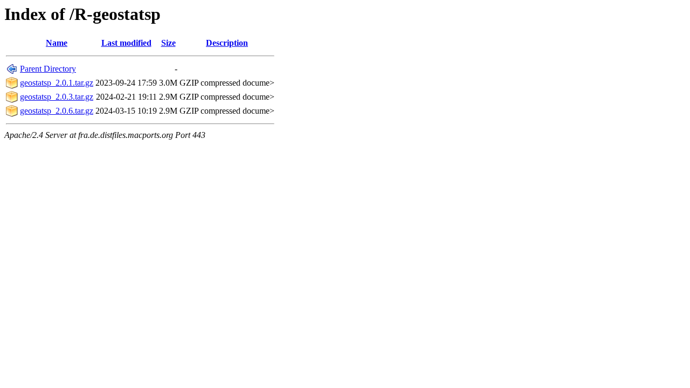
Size (168, 42)
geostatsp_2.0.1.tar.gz (56, 82)
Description (227, 42)
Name (56, 42)
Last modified (126, 42)
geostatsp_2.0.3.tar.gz (56, 96)
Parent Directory (48, 68)
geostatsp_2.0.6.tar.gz (56, 110)
